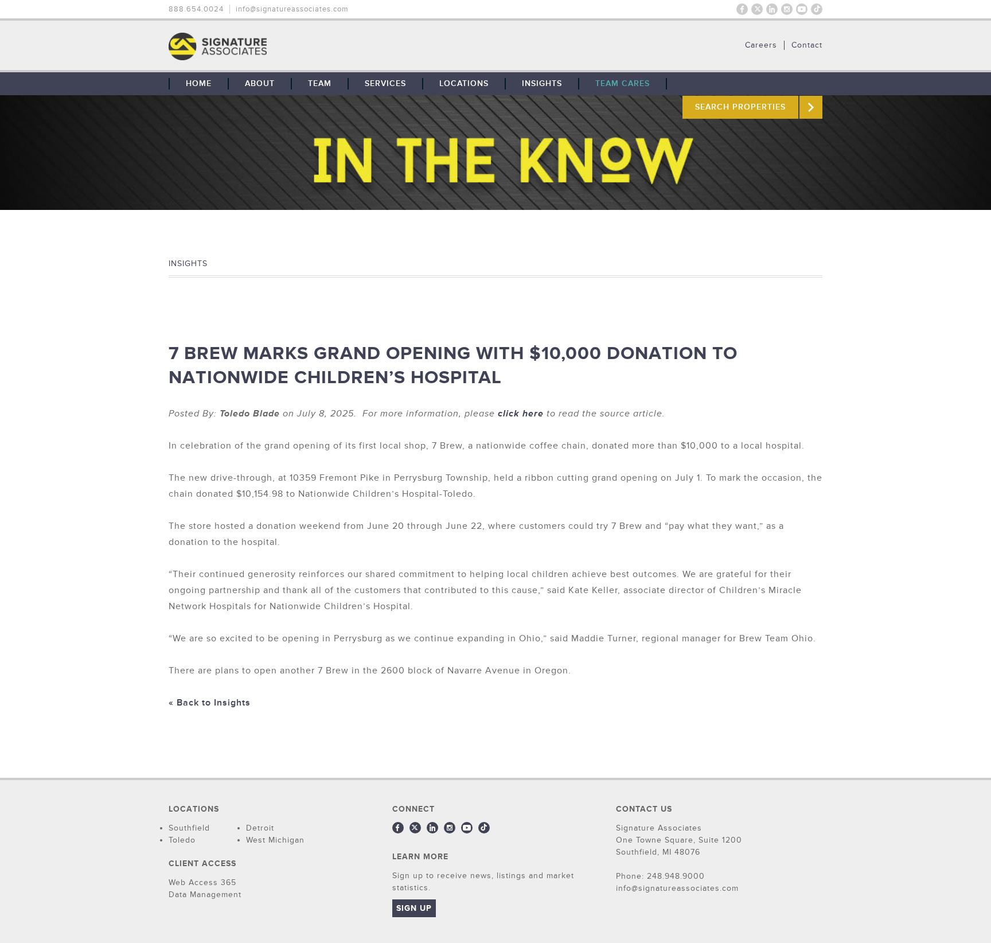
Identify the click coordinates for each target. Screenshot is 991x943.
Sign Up (414, 908)
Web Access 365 (202, 882)
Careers (761, 45)
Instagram (787, 9)
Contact (806, 45)
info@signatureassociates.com (292, 9)
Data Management (205, 894)
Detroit (260, 828)
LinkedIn (772, 9)
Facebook (742, 9)
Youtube (801, 9)
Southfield (189, 828)
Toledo (182, 840)
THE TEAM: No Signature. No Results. (276, 46)
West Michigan (275, 840)
